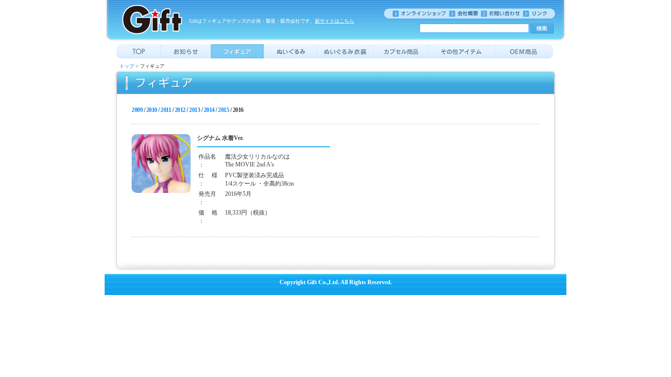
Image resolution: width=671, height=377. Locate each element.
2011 (166, 110)
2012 (180, 110)
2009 (137, 110)
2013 (194, 110)
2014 (209, 110)
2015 (223, 110)
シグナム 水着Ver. (220, 138)
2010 (151, 110)
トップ (126, 66)
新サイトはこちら (334, 21)
